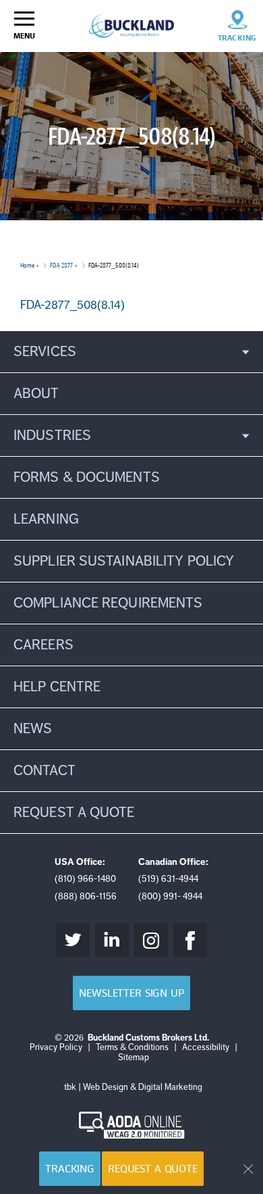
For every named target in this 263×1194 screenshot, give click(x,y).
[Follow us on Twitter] (73, 940)
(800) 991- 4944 (170, 896)
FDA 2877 (61, 265)
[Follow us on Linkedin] (112, 940)
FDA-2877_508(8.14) (72, 304)
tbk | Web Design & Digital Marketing (133, 1087)
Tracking (69, 1169)
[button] (131, 351)
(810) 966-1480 (85, 879)
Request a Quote (153, 1169)
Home (27, 265)
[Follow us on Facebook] (190, 940)
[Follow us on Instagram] (151, 940)
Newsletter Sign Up (131, 993)
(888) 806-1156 (86, 896)
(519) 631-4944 (168, 879)
